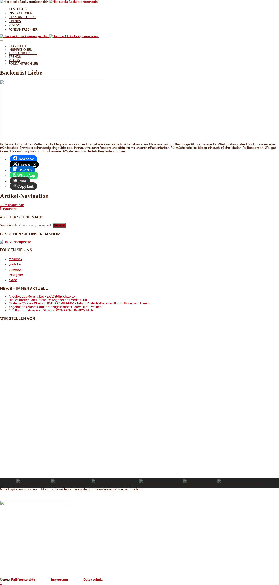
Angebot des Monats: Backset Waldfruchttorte (42, 296)
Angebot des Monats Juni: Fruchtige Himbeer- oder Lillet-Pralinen (55, 307)
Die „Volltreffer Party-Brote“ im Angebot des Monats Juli (48, 300)
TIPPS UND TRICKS (22, 17)
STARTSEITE (18, 9)
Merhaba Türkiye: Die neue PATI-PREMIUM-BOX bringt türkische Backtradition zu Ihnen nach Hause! (79, 303)
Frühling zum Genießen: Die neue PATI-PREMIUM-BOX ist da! (51, 310)
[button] (139, 467)
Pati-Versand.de (23, 579)
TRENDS (15, 21)
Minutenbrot (10, 209)
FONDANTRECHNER (23, 29)
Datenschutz (93, 579)
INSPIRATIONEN (20, 13)
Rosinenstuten (12, 205)
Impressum (59, 579)
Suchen (5, 225)
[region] (139, 406)
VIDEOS (14, 25)
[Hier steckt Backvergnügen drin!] (24, 1)
